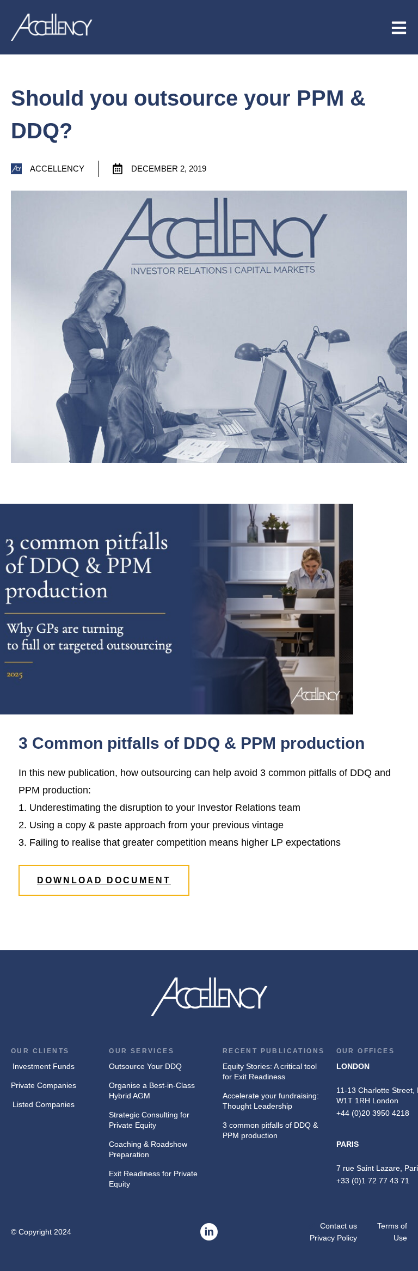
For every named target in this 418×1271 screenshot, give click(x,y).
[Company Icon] (209, 1232)
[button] (104, 880)
